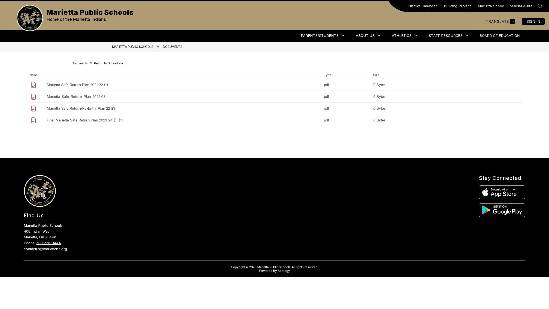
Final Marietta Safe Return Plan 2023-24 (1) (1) (85, 120)
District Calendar (422, 6)
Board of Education (500, 35)
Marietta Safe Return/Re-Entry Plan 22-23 (81, 108)
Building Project (457, 6)
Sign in (533, 21)
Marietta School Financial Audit (505, 6)
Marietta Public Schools (132, 46)
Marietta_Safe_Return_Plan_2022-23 (76, 96)
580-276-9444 (48, 243)
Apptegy (284, 271)
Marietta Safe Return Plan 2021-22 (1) (77, 85)
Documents (172, 46)
